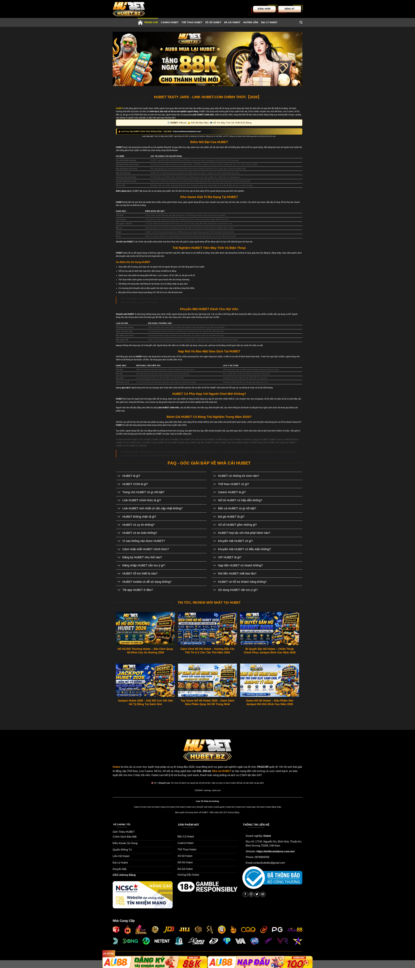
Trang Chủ (151, 22)
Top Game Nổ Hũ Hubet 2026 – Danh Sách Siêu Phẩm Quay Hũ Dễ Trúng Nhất (207, 702)
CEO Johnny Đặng (124, 875)
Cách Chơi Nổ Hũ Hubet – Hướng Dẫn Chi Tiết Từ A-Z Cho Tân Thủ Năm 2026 (207, 650)
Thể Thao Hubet (192, 22)
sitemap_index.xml (212, 790)
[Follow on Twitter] (257, 894)
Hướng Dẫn (250, 22)
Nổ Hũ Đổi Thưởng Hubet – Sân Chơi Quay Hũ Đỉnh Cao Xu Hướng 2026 (145, 650)
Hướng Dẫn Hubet (189, 874)
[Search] (301, 22)
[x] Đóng (108, 953)
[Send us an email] (263, 894)
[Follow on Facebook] (245, 894)
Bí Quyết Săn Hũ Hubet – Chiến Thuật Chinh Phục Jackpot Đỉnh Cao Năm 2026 (270, 650)
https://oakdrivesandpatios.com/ (187, 131)
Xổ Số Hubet (213, 22)
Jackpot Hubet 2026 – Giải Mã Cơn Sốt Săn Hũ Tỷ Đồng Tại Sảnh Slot (145, 702)
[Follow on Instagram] (251, 894)
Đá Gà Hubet (232, 22)
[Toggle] (119, 476)
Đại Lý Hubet (269, 22)
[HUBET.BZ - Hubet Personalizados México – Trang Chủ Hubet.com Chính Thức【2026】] (129, 9)
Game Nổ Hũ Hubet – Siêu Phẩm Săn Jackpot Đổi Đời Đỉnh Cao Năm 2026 (269, 702)
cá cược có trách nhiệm (226, 783)
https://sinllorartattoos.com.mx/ (275, 851)
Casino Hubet (169, 22)
